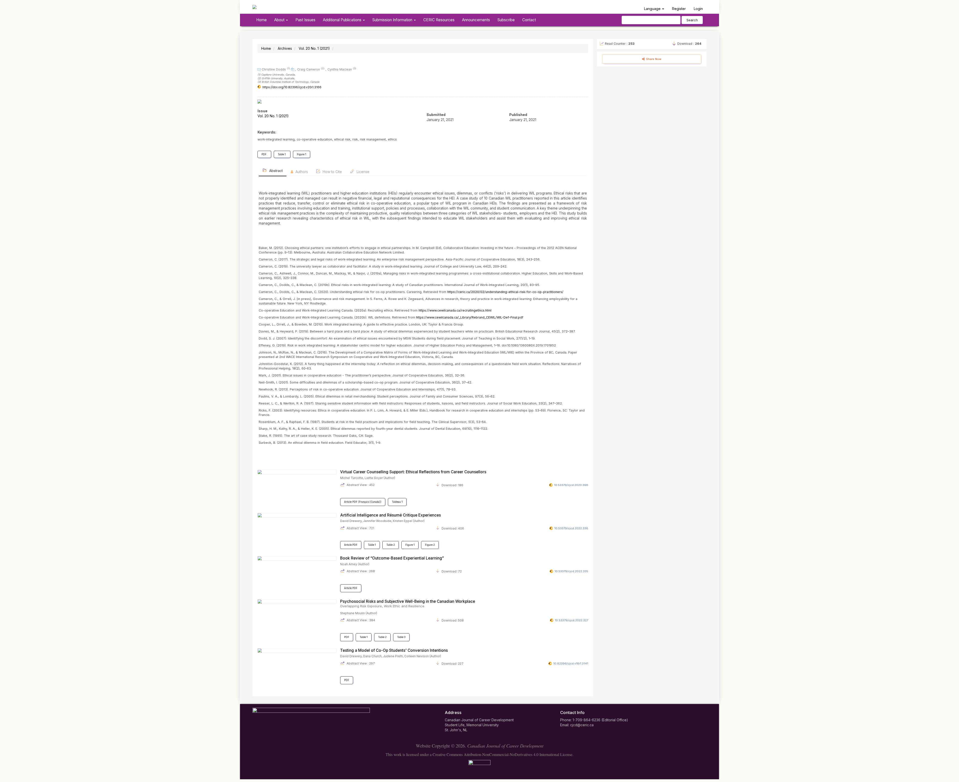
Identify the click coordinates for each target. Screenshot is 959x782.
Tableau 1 (397, 501)
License (362, 172)
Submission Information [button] (392, 20)
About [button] (279, 20)
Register (679, 8)
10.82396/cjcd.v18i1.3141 (570, 663)
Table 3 (401, 637)
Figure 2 (430, 545)
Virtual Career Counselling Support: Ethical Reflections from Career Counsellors (413, 472)
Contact (529, 20)
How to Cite (332, 172)
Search (692, 20)
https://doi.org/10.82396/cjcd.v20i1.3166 (291, 87)
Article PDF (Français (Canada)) (362, 501)
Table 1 (282, 154)
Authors (301, 172)
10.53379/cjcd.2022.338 (571, 528)
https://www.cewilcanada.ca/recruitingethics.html (455, 310)
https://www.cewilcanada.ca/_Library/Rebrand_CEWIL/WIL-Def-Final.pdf (469, 317)
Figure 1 (301, 154)
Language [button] (653, 8)
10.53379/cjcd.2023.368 (571, 485)
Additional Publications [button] (342, 20)
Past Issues (305, 20)
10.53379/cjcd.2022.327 (571, 620)
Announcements (476, 20)
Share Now (653, 59)
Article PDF (350, 545)
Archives (285, 48)
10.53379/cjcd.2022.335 (571, 571)
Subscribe (506, 20)
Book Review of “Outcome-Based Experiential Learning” (392, 558)
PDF (264, 154)
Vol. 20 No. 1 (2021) (314, 48)
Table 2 (390, 545)
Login (698, 8)
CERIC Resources (439, 20)
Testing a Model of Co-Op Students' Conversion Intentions (394, 650)
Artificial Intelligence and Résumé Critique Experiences (390, 515)
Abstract (275, 170)
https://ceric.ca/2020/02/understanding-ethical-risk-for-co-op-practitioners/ (505, 292)
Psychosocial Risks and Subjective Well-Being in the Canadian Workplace (407, 603)
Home (261, 20)
